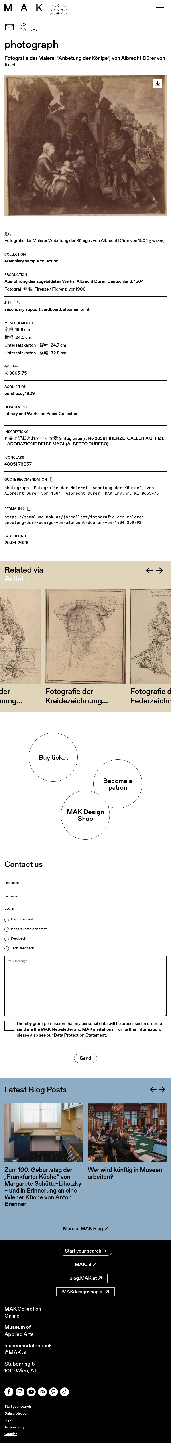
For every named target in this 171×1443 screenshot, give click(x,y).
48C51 (10, 464)
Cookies (10, 1433)
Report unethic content (29, 929)
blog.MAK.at (83, 1278)
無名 (27, 289)
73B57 (25, 464)
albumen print (76, 309)
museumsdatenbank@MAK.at (28, 1349)
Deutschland (119, 281)
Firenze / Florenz (50, 289)
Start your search (83, 1250)
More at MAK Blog (83, 1228)
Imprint (10, 1420)
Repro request (22, 919)
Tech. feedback (22, 948)
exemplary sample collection (31, 261)
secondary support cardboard (32, 309)
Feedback (18, 938)
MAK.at (83, 1264)
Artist (14, 578)
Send (85, 1058)
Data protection (16, 1413)
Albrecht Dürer (91, 281)
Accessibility (14, 1427)
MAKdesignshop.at (83, 1291)
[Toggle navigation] (160, 8)
